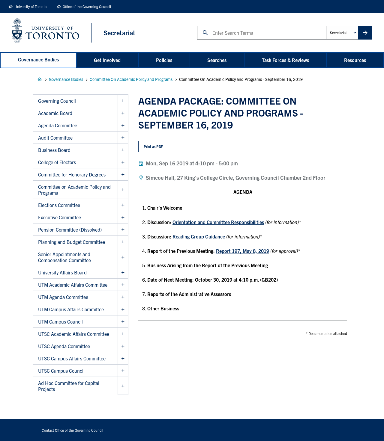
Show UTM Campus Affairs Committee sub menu (123, 309)
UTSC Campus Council (61, 371)
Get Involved (107, 60)
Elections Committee (59, 205)
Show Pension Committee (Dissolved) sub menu (123, 229)
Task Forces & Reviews (285, 60)
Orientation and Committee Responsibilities (218, 222)
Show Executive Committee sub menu (123, 217)
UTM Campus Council (60, 321)
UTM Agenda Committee (63, 297)
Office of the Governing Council (87, 6)
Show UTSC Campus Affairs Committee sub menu (123, 358)
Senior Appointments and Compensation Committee (64, 257)
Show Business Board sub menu (123, 150)
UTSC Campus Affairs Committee (72, 358)
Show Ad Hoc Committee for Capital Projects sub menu (123, 386)
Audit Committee (55, 138)
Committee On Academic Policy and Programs (131, 79)
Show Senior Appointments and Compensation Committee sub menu (123, 257)
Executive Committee (59, 217)
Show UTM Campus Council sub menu (123, 321)
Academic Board (55, 113)
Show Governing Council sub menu (123, 101)
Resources (355, 60)
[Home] (52, 33)
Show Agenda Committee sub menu (123, 125)
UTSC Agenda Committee (64, 346)
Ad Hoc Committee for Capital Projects (68, 386)
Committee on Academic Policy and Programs (74, 190)
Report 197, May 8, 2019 (242, 251)
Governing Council (57, 101)
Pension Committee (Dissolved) (70, 229)
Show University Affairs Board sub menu (123, 272)
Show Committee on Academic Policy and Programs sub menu (123, 190)
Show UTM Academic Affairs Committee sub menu (123, 285)
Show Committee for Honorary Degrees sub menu (123, 174)
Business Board (54, 150)
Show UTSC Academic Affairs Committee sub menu (123, 334)
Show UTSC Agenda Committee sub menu (123, 346)
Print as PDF (153, 146)
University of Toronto (30, 6)
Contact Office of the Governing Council (72, 430)
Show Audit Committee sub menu (123, 138)
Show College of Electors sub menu (123, 162)
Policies (164, 60)
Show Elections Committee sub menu (123, 205)
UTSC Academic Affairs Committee (73, 334)
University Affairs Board (62, 272)
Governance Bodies (38, 59)
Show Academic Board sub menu (123, 113)
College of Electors (57, 162)
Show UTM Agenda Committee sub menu (123, 297)
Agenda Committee (57, 125)
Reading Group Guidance (198, 236)
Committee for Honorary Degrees (72, 174)
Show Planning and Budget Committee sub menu (123, 242)
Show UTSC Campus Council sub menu (123, 371)
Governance (39, 79)
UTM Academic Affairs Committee (72, 285)
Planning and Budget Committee (71, 242)
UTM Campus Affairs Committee (71, 309)
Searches (216, 60)
